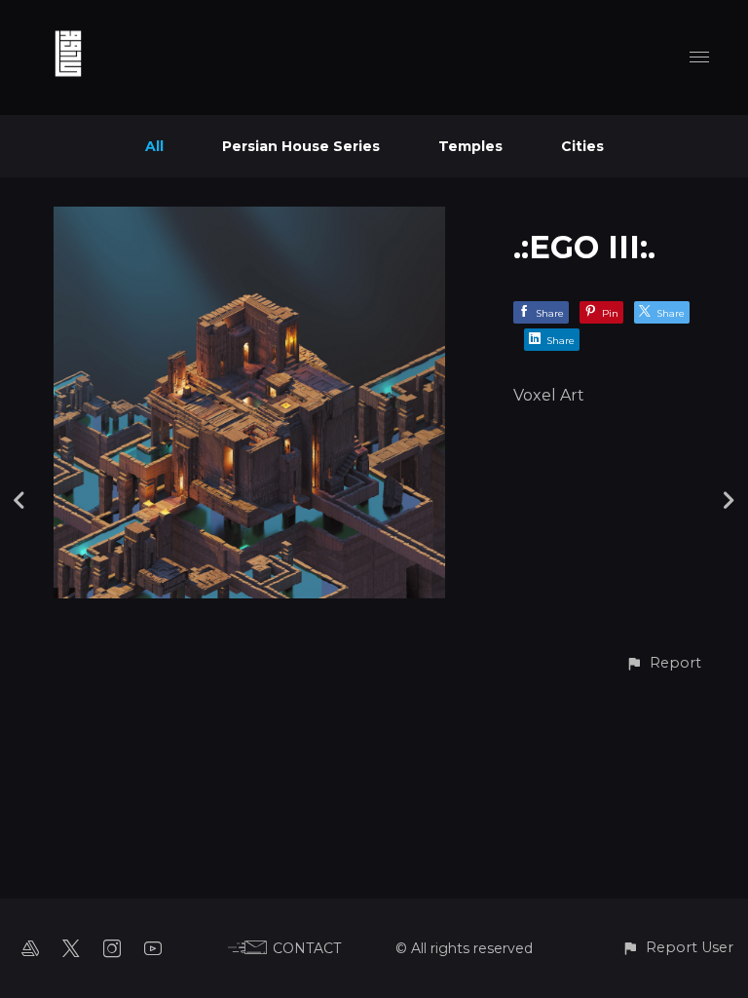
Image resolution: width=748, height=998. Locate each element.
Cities (582, 146)
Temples (470, 146)
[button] (663, 663)
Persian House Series (301, 146)
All (154, 146)
